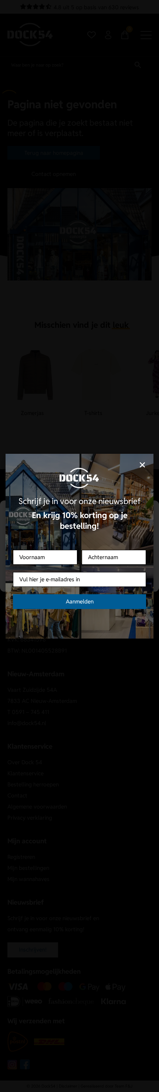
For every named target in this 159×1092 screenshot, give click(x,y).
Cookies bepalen (79, 577)
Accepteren (79, 557)
